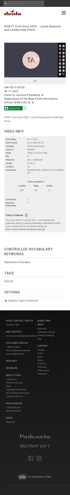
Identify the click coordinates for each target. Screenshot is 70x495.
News (40, 357)
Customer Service (14, 396)
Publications (43, 370)
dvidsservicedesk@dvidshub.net (21, 336)
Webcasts (42, 374)
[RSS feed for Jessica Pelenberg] (43, 95)
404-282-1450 (12, 325)
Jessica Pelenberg (28, 95)
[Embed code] (35, 80)
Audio (40, 360)
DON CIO (8, 281)
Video (40, 353)
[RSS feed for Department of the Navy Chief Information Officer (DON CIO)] (32, 102)
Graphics (42, 363)
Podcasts (42, 367)
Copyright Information (16, 389)
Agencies (10, 422)
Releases (42, 328)
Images (41, 350)
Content (42, 346)
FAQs (8, 386)
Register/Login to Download (23, 300)
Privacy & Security (14, 383)
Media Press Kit (13, 411)
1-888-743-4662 (13, 347)
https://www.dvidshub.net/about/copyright (25, 229)
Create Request (13, 407)
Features (11, 361)
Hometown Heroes (46, 332)
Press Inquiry (14, 403)
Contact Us (11, 379)
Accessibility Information (18, 393)
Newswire (12, 368)
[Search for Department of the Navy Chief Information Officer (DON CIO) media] (29, 102)
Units (9, 418)
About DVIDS (13, 375)
